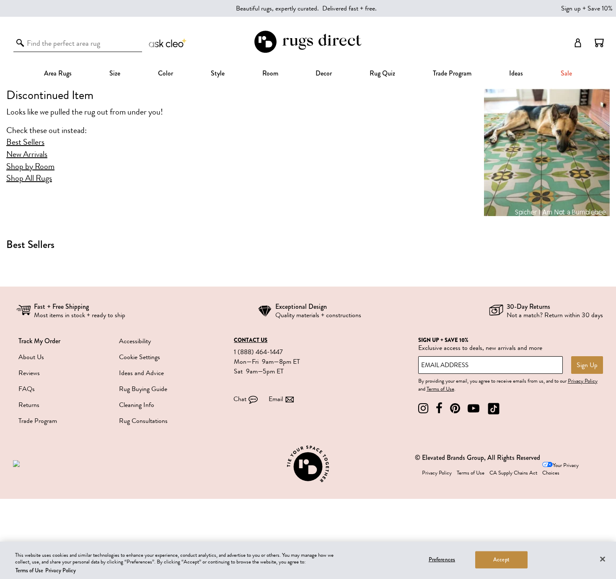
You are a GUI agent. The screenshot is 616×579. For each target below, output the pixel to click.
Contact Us (250, 340)
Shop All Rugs (29, 178)
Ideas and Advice (141, 373)
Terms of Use (440, 389)
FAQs (26, 389)
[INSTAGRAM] (423, 408)
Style (218, 73)
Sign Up (587, 365)
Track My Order (39, 341)
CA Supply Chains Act (513, 473)
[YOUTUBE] (473, 408)
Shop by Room (30, 166)
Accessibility (135, 341)
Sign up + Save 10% (587, 8)
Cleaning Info (136, 405)
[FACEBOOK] (439, 408)
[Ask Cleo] (168, 42)
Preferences (442, 559)
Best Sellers (25, 142)
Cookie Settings (139, 357)
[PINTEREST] (455, 408)
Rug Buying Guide (143, 389)
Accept (501, 559)
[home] (308, 51)
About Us (31, 357)
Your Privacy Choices (560, 469)
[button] (599, 43)
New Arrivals (26, 154)
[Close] (602, 559)
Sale (566, 73)
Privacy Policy (583, 381)
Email (276, 399)
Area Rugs (58, 73)
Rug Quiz (382, 73)
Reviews (29, 373)
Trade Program (452, 73)
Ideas (516, 73)
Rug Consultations (143, 421)
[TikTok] (493, 408)
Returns (28, 405)
